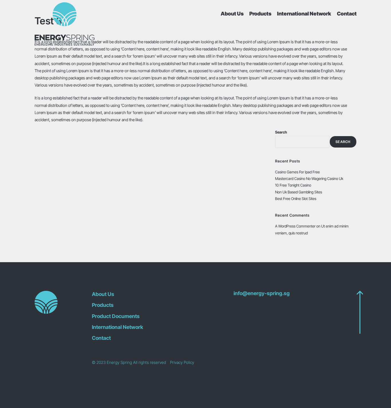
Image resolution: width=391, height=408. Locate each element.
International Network (304, 14)
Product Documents (116, 316)
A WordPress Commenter (295, 226)
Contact (347, 14)
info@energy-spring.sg (262, 293)
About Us (232, 14)
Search (281, 132)
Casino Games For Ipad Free (297, 172)
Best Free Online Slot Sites (295, 198)
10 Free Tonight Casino (293, 185)
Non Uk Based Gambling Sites (298, 192)
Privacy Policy (182, 362)
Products (260, 14)
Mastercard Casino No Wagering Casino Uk (309, 178)
